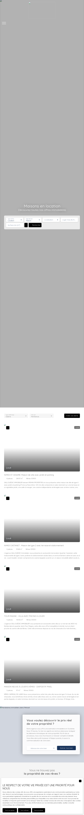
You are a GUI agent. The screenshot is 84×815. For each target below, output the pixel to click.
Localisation (48, 220)
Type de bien (29, 219)
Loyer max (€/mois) (69, 220)
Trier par (33, 415)
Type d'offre (11, 219)
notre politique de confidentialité (14, 805)
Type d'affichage (10, 415)
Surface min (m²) (14, 225)
